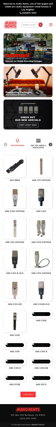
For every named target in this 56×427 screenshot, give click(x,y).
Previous (5, 144)
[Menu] (50, 24)
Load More (28, 394)
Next (50, 144)
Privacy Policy (38, 425)
